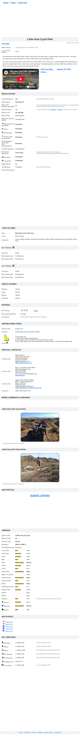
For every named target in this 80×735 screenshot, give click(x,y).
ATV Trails (27, 732)
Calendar (40, 732)
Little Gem (22, 3)
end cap (60, 109)
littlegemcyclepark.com (23, 363)
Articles (34, 732)
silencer (53, 109)
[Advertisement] (40, 21)
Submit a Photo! (40, 495)
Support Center (48, 732)
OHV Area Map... (47, 69)
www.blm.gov (20, 375)
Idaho (13, 3)
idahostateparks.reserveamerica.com (28, 388)
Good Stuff (58, 732)
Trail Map (5, 44)
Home (6, 3)
